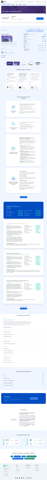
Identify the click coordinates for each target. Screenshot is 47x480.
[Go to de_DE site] (19, 478)
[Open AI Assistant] (6, 475)
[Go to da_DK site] (21, 478)
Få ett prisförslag (23, 197)
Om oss (17, 466)
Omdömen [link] (12, 4)
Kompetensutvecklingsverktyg (40, 30)
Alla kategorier (37, 469)
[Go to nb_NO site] (29, 478)
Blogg (36, 466)
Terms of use (17, 470)
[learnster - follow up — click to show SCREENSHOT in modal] (23, 63)
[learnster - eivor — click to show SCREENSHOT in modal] (37, 63)
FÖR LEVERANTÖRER (38, 1)
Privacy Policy (17, 469)
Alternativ (24, 4)
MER (42, 1)
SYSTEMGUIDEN (16, 1)
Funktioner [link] (20, 4)
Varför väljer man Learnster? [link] (6, 4)
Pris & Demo (40, 18)
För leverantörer (27, 466)
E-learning (34, 30)
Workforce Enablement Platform (39, 31)
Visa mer (20, 82)
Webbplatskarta (37, 470)
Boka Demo (2, 57)
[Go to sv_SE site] (15, 478)
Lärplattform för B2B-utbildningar (30, 31)
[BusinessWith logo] (3, 2)
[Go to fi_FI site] (25, 478)
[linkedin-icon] (5, 475)
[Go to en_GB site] (17, 478)
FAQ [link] (16, 4)
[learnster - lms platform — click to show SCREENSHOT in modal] (30, 63)
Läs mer (2, 48)
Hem (2, 30)
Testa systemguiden (34, 398)
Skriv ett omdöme (20, 19)
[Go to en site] (31, 478)
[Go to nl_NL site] (27, 478)
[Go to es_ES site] (23, 478)
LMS (4, 30)
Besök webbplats (3, 55)
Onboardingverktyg (30, 30)
